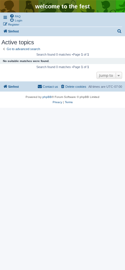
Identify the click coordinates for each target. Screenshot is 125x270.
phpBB (47, 96)
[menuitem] (15, 16)
